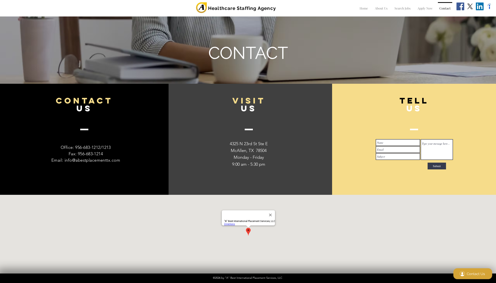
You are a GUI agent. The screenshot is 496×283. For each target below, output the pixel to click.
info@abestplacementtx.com (92, 160)
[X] (470, 6)
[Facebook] (460, 6)
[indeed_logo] (489, 6)
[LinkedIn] (480, 6)
